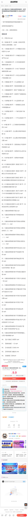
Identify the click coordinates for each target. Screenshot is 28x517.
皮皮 (18, 511)
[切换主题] (25, 507)
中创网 (5, 417)
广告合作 (17, 509)
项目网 (14, 511)
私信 (25, 16)
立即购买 (14, 378)
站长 (6, 15)
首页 (3, 5)
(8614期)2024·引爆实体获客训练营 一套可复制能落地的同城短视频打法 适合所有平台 (14, 11)
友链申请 (6, 509)
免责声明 (11, 509)
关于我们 (22, 509)
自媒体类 (6, 5)
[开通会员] (25, 504)
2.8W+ (14, 436)
